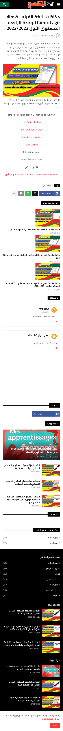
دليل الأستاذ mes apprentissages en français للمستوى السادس (23, 667)
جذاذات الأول (48, 185)
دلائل (31, 574)
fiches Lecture (31, 144)
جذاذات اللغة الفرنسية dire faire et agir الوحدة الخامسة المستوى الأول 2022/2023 (32, 284)
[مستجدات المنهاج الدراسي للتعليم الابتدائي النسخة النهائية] (51, 486)
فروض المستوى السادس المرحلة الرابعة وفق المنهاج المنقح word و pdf (22, 628)
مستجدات (31, 595)
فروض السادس (31, 563)
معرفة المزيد (47, 719)
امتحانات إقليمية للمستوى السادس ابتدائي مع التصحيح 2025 (22, 466)
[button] (59, 4)
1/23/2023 (44, 338)
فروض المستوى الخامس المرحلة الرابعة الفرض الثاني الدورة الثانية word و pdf (23, 499)
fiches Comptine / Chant (31, 129)
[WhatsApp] (28, 193)
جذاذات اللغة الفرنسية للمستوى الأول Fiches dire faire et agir (31, 256)
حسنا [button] (55, 725)
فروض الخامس (31, 538)
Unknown (44, 308)
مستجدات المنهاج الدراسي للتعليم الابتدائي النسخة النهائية (23, 482)
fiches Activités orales (31, 137)
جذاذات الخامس (31, 579)
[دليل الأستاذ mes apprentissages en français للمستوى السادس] (51, 671)
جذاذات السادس (31, 590)
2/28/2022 (44, 312)
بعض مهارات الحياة (38, 335)
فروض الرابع (31, 543)
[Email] (21, 193)
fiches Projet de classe (31, 122)
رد (56, 321)
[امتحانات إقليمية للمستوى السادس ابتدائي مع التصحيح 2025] (51, 470)
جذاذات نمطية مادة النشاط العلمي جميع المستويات (34, 229)
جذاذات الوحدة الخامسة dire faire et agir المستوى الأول (31, 174)
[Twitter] (35, 193)
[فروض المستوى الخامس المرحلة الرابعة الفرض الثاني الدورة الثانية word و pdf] (51, 501)
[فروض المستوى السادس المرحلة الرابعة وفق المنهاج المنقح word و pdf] (51, 631)
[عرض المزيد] (14, 193)
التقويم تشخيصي (31, 568)
